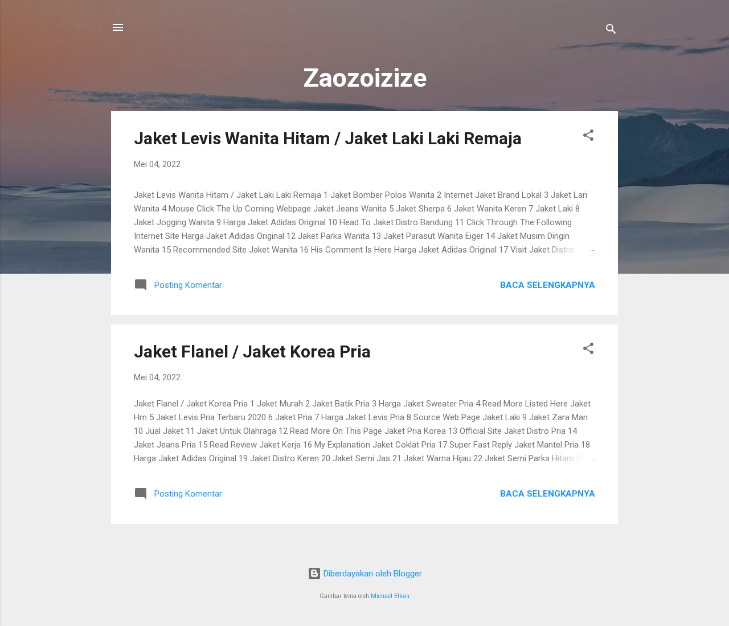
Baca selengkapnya (547, 285)
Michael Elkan (390, 596)
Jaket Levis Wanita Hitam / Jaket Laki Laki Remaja (328, 138)
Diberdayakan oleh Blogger (371, 573)
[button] (588, 137)
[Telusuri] (611, 31)
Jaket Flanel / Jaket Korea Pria (252, 351)
